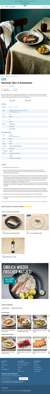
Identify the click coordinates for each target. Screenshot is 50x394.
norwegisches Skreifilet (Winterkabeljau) (18, 111)
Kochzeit (16, 89)
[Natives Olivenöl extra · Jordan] (13, 246)
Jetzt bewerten (12, 86)
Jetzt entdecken (25, 3)
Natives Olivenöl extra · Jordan (9, 256)
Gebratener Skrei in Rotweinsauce (12, 76)
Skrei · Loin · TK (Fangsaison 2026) (34, 233)
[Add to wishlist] (23, 215)
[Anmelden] (45, 7)
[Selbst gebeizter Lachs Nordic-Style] (24, 344)
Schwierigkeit (5, 89)
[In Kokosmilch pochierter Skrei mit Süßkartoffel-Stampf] (24, 322)
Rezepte (2, 76)
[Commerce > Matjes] (25, 281)
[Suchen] (42, 7)
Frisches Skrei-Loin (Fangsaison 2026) (11, 233)
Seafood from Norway (36, 201)
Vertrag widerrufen (26, 390)
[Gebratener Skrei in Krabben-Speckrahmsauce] (9, 344)
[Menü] (3, 7)
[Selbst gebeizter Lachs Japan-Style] (40, 344)
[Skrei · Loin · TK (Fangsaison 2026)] (37, 222)
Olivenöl (14, 136)
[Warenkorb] (47, 7)
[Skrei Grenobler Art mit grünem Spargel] (40, 322)
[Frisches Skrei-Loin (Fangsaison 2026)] (13, 222)
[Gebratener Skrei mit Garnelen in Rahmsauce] (9, 322)
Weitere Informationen (18, 382)
